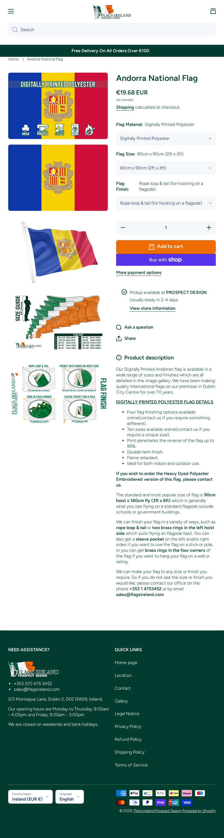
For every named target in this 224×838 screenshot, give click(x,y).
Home (13, 59)
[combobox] (112, 30)
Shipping (125, 107)
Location (123, 675)
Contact (123, 688)
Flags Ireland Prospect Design (158, 811)
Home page (126, 662)
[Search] (13, 30)
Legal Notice (127, 713)
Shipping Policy (130, 752)
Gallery (121, 701)
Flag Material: (155, 124)
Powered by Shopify (199, 811)
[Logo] (112, 11)
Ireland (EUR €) (27, 799)
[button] (213, 11)
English (67, 799)
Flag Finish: (159, 186)
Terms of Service (131, 765)
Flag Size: (150, 154)
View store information (152, 308)
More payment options (138, 272)
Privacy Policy (128, 726)
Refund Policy (128, 739)
